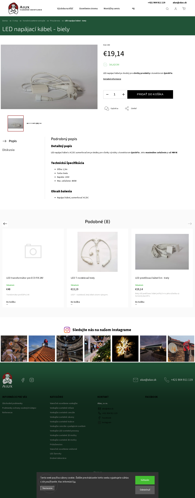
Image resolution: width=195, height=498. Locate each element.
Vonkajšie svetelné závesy (62, 417)
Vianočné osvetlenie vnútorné (64, 449)
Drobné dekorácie (58, 458)
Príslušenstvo (56, 444)
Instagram (34, 378)
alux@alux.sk (180, 2)
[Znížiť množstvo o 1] (107, 94)
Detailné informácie (112, 79)
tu (74, 481)
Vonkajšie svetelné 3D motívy (63, 439)
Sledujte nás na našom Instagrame (101, 330)
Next (190, 224)
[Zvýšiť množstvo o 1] (123, 94)
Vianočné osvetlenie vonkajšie (64, 403)
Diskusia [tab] (8, 149)
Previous (5, 224)
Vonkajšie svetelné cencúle (62, 412)
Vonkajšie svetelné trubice (62, 421)
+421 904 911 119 (156, 2)
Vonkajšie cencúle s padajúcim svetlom (67, 426)
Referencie (7, 412)
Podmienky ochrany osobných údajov (19, 408)
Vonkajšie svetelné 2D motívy (63, 435)
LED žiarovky (55, 453)
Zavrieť (181, 118)
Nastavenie (47, 488)
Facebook (25, 378)
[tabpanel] (97, 268)
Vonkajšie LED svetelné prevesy (64, 430)
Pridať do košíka (150, 94)
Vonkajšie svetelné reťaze (62, 408)
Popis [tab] (13, 141)
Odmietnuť (145, 489)
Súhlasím (145, 480)
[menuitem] (65, 8)
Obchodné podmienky (12, 403)
